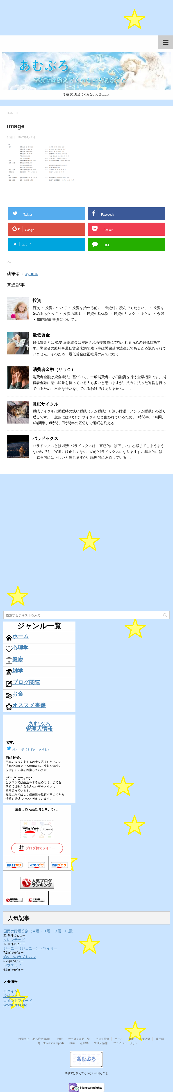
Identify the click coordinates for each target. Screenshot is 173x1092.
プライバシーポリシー (126, 1043)
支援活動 (144, 1039)
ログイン (10, 991)
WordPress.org (15, 1005)
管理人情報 (101, 1043)
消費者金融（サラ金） (54, 369)
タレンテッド (14, 940)
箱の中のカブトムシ (19, 957)
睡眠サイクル (45, 404)
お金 (60, 1039)
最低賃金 (41, 335)
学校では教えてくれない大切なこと (86, 1073)
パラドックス (45, 438)
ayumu (31, 273)
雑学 (72, 1043)
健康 (131, 1039)
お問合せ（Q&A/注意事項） (35, 1039)
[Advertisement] (86, 20)
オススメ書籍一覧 (79, 1039)
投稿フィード (14, 996)
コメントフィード (17, 1001)
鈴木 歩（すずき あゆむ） (31, 749)
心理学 (84, 1043)
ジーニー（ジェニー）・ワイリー (30, 948)
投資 (37, 300)
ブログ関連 (102, 1039)
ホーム (119, 1039)
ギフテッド (12, 965)
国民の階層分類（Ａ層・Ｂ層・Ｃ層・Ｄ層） (39, 931)
